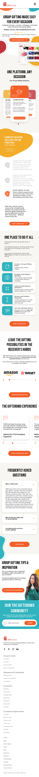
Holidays (6, 714)
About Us (6, 753)
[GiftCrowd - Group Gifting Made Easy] (9, 4)
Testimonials (7, 759)
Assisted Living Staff (10, 678)
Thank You (7, 723)
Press (5, 747)
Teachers (6, 659)
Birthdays (6, 689)
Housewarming (8, 726)
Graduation (7, 701)
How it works (7, 744)
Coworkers (7, 681)
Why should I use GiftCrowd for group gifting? (14, 518)
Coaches (6, 662)
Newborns (7, 692)
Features (6, 756)
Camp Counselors (9, 668)
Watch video (14, 95)
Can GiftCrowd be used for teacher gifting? (14, 529)
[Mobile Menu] (35, 4)
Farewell (6, 707)
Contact (6, 762)
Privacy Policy (8, 765)
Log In (5, 737)
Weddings (7, 698)
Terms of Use (8, 768)
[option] (11, 373)
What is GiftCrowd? (12, 484)
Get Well (6, 729)
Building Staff (7, 675)
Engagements (8, 695)
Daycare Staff (8, 665)
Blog (5, 741)
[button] (3, 380)
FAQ (5, 750)
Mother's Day (7, 717)
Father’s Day (7, 720)
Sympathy (6, 732)
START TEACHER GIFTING (19, 118)
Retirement (7, 704)
